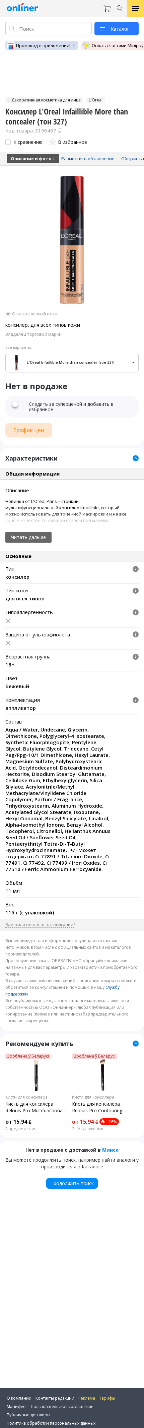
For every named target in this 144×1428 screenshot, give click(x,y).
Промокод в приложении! (43, 45)
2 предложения (21, 1129)
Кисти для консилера (26, 1097)
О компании (19, 1398)
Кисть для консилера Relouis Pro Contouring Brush (97, 1107)
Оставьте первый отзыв (35, 314)
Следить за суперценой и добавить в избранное (71, 406)
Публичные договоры (28, 1415)
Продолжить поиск (72, 1183)
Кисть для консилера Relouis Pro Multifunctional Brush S (34, 1107)
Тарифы (107, 1398)
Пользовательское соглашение (62, 1406)
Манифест (17, 1406)
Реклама (86, 1398)
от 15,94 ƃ (18, 1121)
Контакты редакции (54, 1398)
